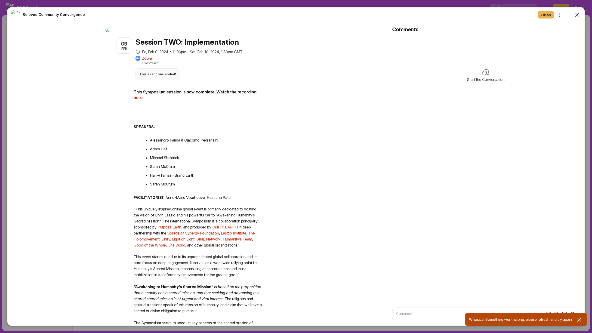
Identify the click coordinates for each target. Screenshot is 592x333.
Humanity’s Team (237, 239)
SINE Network (208, 239)
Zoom (147, 58)
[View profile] (15, 14)
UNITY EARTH (225, 227)
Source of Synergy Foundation (193, 233)
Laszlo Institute (233, 233)
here (138, 97)
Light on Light (183, 239)
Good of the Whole (150, 245)
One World (176, 245)
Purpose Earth (169, 227)
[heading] (54, 14)
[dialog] (296, 166)
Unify (165, 239)
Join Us (546, 14)
